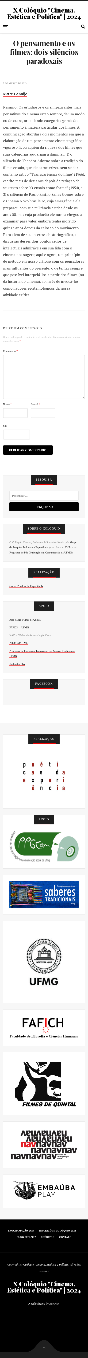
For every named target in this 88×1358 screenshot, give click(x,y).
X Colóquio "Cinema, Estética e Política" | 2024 (44, 13)
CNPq (68, 547)
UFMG (25, 627)
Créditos (47, 1237)
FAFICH (13, 627)
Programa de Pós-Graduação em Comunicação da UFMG (40, 552)
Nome (7, 404)
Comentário (10, 351)
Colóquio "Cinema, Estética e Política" (46, 1264)
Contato (65, 1237)
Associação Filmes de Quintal (25, 619)
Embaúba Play (17, 663)
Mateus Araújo (15, 93)
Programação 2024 (21, 1230)
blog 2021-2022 (26, 1237)
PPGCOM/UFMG (18, 643)
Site (5, 425)
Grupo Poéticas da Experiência (26, 586)
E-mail (35, 404)
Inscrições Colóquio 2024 (57, 1230)
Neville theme (36, 1303)
